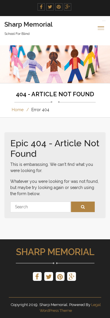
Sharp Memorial (55, 252)
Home (17, 109)
